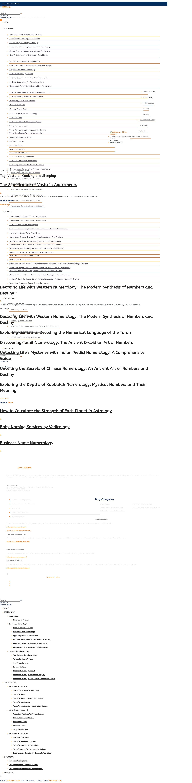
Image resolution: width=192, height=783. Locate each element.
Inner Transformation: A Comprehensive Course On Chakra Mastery (35, 271)
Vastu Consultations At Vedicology (23, 114)
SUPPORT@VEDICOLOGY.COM (33, 17)
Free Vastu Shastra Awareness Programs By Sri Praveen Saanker (35, 241)
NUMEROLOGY (9, 28)
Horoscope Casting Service (148, 108)
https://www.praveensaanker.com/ (18, 530)
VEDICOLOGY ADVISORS (13, 8)
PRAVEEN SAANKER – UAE (14, 12)
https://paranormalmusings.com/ (18, 568)
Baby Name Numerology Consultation (24, 39)
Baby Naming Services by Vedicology (35, 427)
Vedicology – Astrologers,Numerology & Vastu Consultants (34, 326)
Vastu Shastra (16, 508)
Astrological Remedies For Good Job (25, 178)
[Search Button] (21, 13)
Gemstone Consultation (20, 512)
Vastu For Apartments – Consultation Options (27, 130)
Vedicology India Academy (21, 321)
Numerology (5, 205)
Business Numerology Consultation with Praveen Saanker (34, 679)
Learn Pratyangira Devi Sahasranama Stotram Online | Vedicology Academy (39, 268)
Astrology (104, 511)
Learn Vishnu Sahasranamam (21, 260)
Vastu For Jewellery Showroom (21, 157)
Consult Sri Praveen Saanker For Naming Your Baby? (30, 66)
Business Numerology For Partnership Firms (26, 82)
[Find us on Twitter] (1, 20)
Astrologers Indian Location (111, 507)
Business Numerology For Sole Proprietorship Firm (29, 78)
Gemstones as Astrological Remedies (25, 201)
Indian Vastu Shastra (140, 507)
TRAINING (7, 212)
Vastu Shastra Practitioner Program (23, 225)
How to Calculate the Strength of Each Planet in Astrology (56, 411)
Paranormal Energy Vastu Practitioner (24, 233)
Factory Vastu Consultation (20, 137)
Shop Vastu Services (17, 150)
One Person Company (21, 663)
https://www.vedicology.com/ (17, 557)
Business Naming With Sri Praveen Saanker (26, 97)
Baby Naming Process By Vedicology (23, 43)
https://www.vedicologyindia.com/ (18, 541)
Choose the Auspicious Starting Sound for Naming (31, 639)
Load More (4, 399)
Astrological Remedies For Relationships (27, 189)
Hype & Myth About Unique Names (25, 636)
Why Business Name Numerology (22, 70)
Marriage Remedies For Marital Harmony (27, 195)
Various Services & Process (23, 628)
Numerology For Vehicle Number (22, 101)
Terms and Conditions (17, 581)
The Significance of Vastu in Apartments (38, 184)
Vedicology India (13, 780)
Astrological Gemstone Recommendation (27, 206)
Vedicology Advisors (19, 310)
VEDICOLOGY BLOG (10, 298)
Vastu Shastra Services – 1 (18, 687)
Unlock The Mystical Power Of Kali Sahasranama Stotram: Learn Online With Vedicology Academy (48, 264)
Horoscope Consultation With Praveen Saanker (130, 137)
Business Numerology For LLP (24, 671)
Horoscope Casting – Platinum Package (146, 125)
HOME (6, 22)
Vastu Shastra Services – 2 (18, 710)
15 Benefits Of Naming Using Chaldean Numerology (30, 47)
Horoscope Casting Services (21, 500)
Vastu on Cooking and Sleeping (19, 171)
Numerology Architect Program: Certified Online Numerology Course (36, 248)
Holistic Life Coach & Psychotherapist (26, 337)
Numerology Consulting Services (23, 504)
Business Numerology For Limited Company (29, 675)
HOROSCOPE (147, 97)
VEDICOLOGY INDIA (12, 4)
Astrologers (105, 504)
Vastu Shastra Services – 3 (18, 734)
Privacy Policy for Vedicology (19, 583)
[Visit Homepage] (78, 9)
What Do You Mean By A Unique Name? (25, 61)
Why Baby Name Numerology (24, 632)
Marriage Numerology (18, 109)
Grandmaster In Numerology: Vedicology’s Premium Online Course (35, 244)
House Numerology (17, 105)
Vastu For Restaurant (18, 153)
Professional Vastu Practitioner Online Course (27, 217)
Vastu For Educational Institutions (23, 161)
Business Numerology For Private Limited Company (29, 92)
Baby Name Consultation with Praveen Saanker (30, 647)
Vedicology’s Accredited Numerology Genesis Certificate (31, 252)
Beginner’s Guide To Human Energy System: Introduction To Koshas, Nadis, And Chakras (44, 279)
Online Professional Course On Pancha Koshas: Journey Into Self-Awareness (39, 275)
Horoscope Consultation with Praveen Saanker (26, 769)
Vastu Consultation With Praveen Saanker (26, 133)
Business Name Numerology (26, 443)
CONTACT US (9, 348)
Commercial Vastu (16, 141)
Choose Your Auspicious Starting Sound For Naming (29, 51)
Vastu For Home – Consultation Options (25, 122)
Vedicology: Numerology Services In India (25, 35)
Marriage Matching (18, 516)
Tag (7, 171)
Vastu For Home (15, 118)
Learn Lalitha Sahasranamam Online (24, 255)
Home (3, 171)
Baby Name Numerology (18, 624)
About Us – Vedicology (18, 585)
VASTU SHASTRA (149, 91)
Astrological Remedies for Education (25, 173)
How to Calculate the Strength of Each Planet (30, 643)
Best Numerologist (117, 511)
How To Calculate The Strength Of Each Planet (28, 55)
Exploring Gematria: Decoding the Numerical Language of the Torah (65, 332)
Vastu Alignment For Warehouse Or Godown (26, 165)
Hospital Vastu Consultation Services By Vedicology (30, 169)
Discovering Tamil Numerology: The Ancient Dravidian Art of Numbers (66, 342)
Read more (4, 308)
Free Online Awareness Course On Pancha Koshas (28, 283)
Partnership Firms (19, 667)
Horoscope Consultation (142, 504)
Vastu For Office (16, 145)
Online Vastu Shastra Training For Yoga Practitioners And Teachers (36, 237)
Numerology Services (21, 620)
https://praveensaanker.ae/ (16, 527)
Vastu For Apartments (18, 126)
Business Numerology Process (21, 74)
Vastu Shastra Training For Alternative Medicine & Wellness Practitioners (38, 229)
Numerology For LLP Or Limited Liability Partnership (30, 86)
